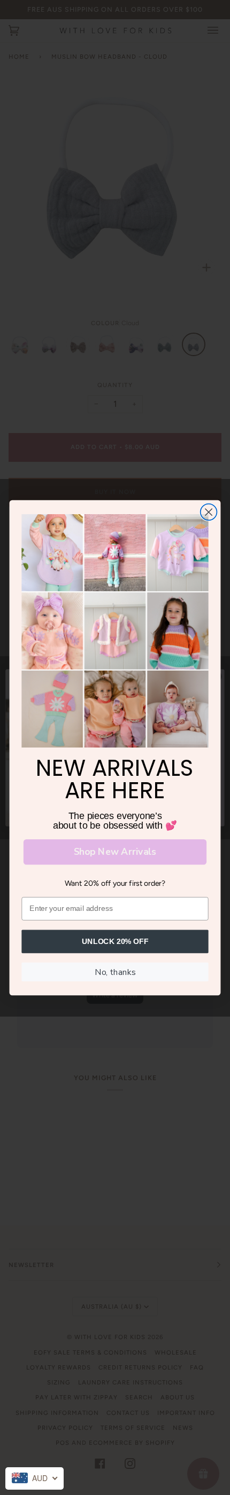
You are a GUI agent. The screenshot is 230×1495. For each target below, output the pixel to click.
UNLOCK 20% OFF (115, 941)
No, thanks (115, 971)
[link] (114, 631)
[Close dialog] (209, 511)
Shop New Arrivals (115, 851)
